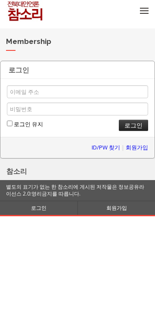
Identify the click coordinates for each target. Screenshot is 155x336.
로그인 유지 (27, 124)
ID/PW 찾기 (106, 147)
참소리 (16, 171)
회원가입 (137, 147)
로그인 (38, 208)
